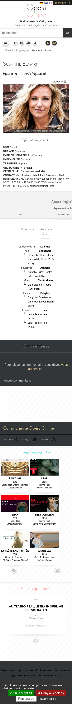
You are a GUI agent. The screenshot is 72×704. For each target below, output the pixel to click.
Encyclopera (22, 50)
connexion (60, 3)
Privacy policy (47, 698)
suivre (45, 439)
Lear (45, 310)
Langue (15, 43)
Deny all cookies (52, 693)
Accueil (9, 50)
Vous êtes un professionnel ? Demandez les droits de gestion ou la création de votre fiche (36, 672)
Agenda (22, 43)
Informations (10, 74)
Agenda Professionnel (34, 74)
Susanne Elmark (42, 50)
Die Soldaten (45, 280)
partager (8, 439)
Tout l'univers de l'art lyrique (36, 21)
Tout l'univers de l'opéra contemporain (36, 25)
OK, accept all (22, 693)
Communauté (54, 43)
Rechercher (35, 43)
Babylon (45, 293)
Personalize (26, 698)
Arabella (45, 267)
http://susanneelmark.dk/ (30, 171)
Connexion (48, 43)
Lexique (28, 43)
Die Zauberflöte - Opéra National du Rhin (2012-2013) (41, 259)
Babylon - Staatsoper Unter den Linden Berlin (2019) (41, 301)
